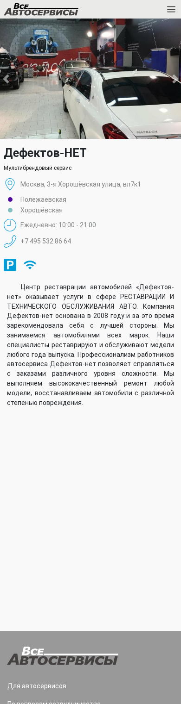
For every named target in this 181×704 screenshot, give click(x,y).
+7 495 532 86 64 (45, 241)
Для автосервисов (36, 686)
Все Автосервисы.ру (57, 11)
